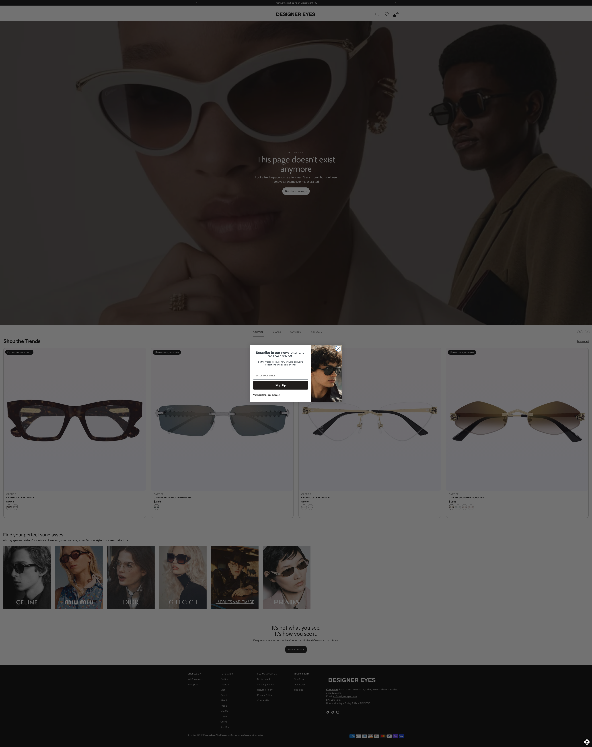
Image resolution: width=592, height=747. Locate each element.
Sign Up (280, 385)
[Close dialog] (338, 348)
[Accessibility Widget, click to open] (587, 742)
